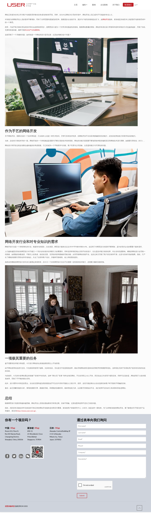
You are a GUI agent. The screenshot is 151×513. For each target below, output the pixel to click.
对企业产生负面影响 (32, 30)
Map (13, 428)
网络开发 (106, 19)
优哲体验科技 (10, 506)
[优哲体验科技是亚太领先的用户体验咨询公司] (21, 4)
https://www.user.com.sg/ (26, 411)
